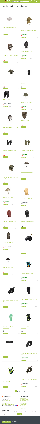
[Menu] (3, 1)
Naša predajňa (5, 404)
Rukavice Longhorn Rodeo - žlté (27, 198)
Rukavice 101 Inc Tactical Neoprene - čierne (29, 299)
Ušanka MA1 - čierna (6, 99)
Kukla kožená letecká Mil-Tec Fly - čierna (10, 127)
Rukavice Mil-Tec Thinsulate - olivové (27, 150)
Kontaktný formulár (5, 403)
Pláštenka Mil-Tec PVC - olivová (9, 242)
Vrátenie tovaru (23, 404)
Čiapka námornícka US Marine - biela (10, 27)
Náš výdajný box (11, 404)
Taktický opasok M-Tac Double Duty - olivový (29, 379)
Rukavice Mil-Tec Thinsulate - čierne (9, 150)
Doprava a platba (23, 398)
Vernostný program (23, 403)
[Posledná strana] (26, 391)
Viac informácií (14, 421)
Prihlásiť (19, 414)
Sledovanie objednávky (24, 401)
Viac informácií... (23, 408)
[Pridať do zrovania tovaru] (16, 34)
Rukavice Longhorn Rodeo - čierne (27, 221)
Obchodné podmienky (24, 399)
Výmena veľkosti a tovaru (24, 406)
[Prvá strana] (14, 391)
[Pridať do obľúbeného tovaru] (14, 34)
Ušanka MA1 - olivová (25, 120)
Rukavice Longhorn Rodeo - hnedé (9, 221)
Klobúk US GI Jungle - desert (8, 197)
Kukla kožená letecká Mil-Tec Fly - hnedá (10, 55)
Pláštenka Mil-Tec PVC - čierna (26, 51)
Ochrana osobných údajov (25, 400)
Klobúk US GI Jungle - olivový (26, 102)
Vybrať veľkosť (5, 34)
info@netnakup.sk (6, 400)
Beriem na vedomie (6, 421)
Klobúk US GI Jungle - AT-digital (26, 172)
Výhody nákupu (23, 405)
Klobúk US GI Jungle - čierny (8, 267)
